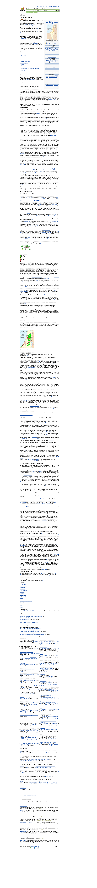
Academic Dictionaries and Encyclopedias (35, 8)
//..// (28, 708)
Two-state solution (23, 801)
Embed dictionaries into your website (51, 6)
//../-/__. (29, 730)
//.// (47, 719)
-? (26, 620)
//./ (46, 695)
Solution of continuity (24, 818)
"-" (27, 693)
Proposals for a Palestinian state (26, 822)
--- (40, 775)
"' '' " (26, 712)
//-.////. (29, 674)
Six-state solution (23, 806)
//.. (53, 690)
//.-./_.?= (49, 718)
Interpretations (34, 12)
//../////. (30, 735)
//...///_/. (29, 715)
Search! (57, 10)
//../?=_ (43, 767)
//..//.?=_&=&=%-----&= (49, 698)
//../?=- (48, 783)
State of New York (23, 831)
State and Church (23, 835)
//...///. (27, 669)
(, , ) (49, 665)
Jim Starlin (23, 796)
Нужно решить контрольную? (30, 795)
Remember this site (40, 6)
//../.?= (29, 702)
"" (30, 655)
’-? (27, 628)
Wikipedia (28, 12)
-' (29, 631)
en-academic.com (22, 11)
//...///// (49, 716)
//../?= (43, 753)
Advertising (37, 846)
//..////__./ (32, 685)
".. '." (49, 745)
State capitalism (23, 840)
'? (26, 633)
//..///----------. (49, 742)
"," (49, 676)
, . (21, 781)
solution (21, 810)
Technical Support (33, 846)
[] (36, 723)
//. (47, 689)
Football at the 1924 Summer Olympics (51, 796)
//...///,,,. (50, 725)
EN (58, 6)
